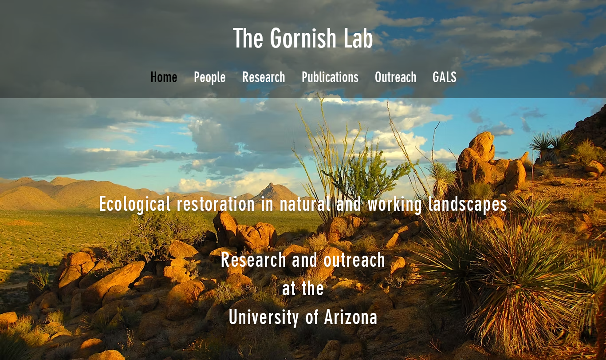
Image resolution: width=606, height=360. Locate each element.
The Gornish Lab (302, 38)
